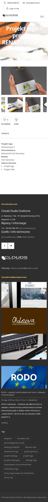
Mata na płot (32, 268)
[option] (24, 81)
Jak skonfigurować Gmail (14, 443)
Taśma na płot (16, 268)
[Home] (10, 16)
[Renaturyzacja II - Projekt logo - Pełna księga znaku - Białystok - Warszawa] (24, 94)
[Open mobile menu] (42, 16)
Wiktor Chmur (20, 400)
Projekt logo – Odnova (24, 330)
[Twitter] (11, 246)
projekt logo (28, 456)
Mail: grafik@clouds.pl (9, 237)
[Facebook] (4, 246)
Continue (4, 423)
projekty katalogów (12, 460)
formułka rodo (23, 438)
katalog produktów (12, 447)
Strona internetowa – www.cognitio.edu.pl (24, 356)
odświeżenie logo (11, 451)
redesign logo (31, 460)
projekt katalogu (11, 456)
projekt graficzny (31, 451)
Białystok (8, 438)
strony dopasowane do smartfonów (19, 473)
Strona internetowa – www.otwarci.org (24, 304)
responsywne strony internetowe (17, 464)
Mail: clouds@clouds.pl (27, 228)
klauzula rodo (30, 447)
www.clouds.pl (28, 237)
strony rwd (8, 477)
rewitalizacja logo (11, 469)
